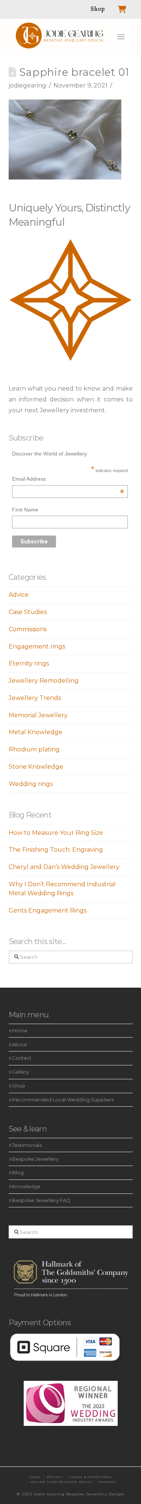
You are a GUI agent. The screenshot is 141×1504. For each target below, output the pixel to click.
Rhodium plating (34, 749)
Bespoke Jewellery (35, 1159)
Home (19, 1030)
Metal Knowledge (35, 732)
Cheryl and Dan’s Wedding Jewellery (64, 866)
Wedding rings (31, 783)
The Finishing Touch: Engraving (56, 849)
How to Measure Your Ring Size (56, 832)
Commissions (28, 629)
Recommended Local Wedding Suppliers (63, 1100)
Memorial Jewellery (38, 715)
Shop (18, 1086)
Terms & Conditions (90, 1477)
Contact (22, 1058)
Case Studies (28, 611)
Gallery (20, 1072)
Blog (18, 1172)
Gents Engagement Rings (47, 910)
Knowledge (26, 1186)
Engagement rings (37, 646)
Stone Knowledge (36, 766)
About (19, 1044)
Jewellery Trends (35, 697)
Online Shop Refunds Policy (61, 1482)
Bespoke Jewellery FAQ (41, 1200)
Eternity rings (29, 663)
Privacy (55, 1477)
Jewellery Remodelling (44, 680)
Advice (19, 594)
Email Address (68, 480)
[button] (121, 37)
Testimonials (27, 1145)
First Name (25, 510)
